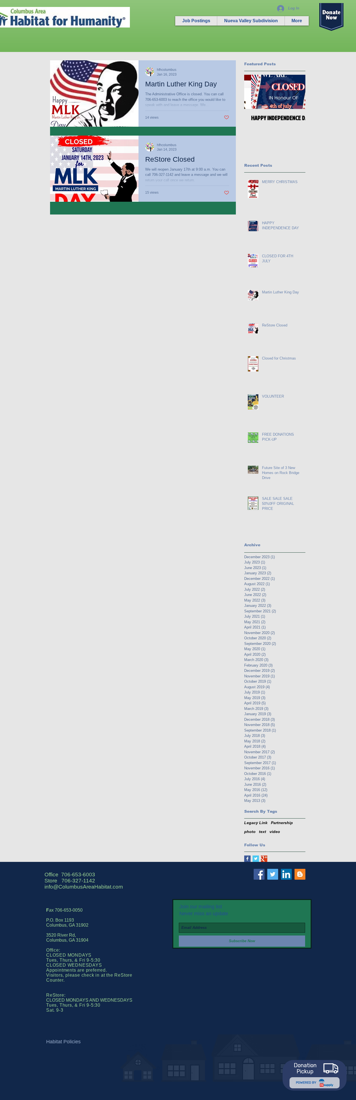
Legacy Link (256, 822)
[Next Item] (296, 92)
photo (250, 831)
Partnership (282, 822)
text (262, 831)
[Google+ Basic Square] (264, 858)
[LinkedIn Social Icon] (286, 874)
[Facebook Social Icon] (259, 874)
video (275, 831)
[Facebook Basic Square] (247, 858)
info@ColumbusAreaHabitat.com (83, 887)
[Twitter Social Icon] (272, 874)
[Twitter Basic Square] (256, 858)
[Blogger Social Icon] (300, 874)
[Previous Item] (253, 92)
